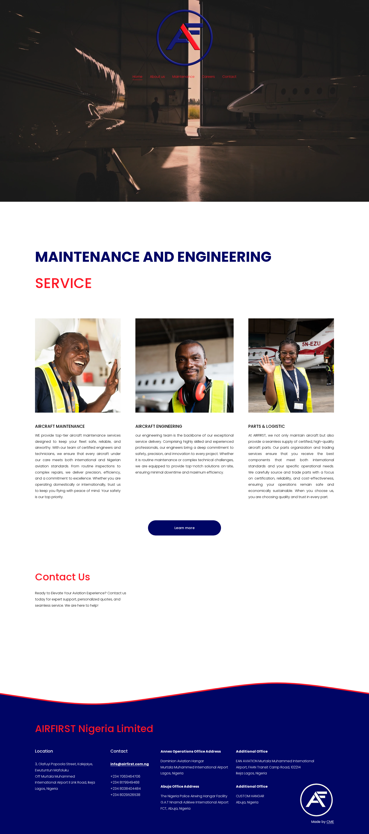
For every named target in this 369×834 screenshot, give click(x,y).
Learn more (184, 527)
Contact (229, 76)
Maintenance (183, 76)
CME (330, 822)
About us (157, 76)
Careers (208, 76)
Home (137, 76)
